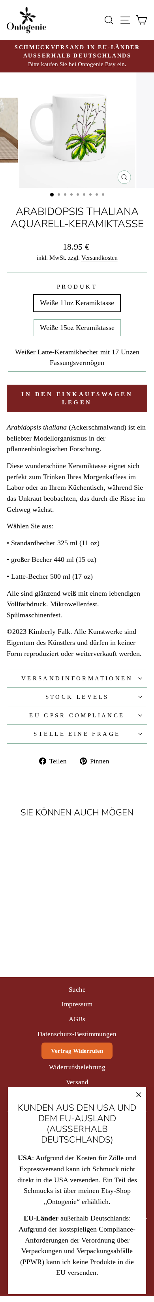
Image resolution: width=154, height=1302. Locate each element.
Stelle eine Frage (77, 734)
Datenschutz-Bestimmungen (77, 1034)
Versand (77, 1082)
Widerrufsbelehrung (77, 1067)
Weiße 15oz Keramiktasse (77, 328)
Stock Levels (77, 697)
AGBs (77, 1019)
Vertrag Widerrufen (77, 1051)
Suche (77, 989)
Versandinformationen (77, 678)
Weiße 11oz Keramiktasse (77, 303)
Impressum (77, 1004)
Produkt (77, 286)
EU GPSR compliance (77, 715)
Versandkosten (99, 257)
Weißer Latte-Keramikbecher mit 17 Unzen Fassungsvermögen (77, 357)
